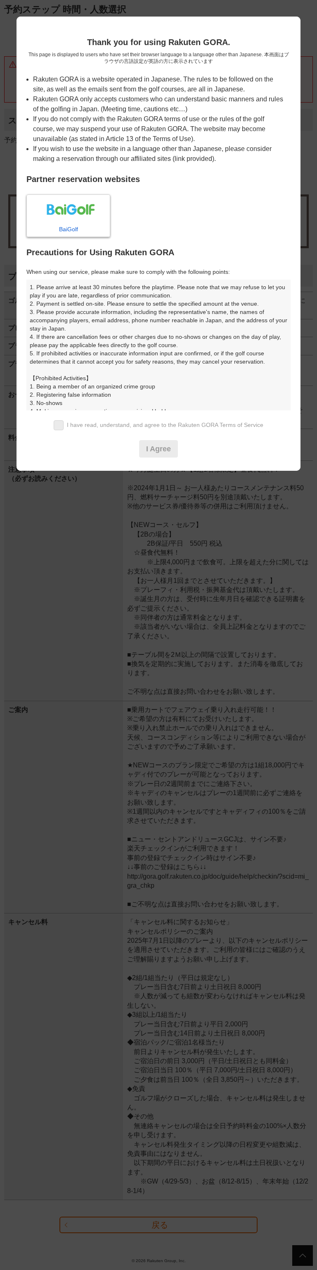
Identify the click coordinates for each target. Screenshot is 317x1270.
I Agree (158, 449)
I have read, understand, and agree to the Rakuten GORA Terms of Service (165, 425)
